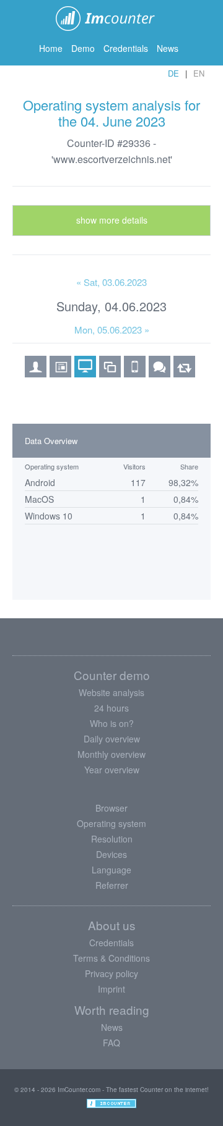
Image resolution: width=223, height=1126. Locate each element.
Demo (83, 48)
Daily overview (112, 739)
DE (173, 73)
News (167, 48)
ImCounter (112, 18)
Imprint (111, 989)
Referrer (111, 885)
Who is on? (112, 723)
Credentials (125, 48)
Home (51, 48)
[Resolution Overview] (110, 373)
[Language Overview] (159, 373)
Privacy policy (111, 973)
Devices (111, 854)
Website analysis (111, 692)
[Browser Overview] (60, 373)
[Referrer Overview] (184, 373)
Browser (111, 808)
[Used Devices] (135, 373)
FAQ (111, 1042)
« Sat (111, 281)
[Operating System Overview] (85, 373)
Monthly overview (111, 754)
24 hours (111, 708)
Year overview (111, 769)
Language (111, 869)
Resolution (112, 839)
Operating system (111, 823)
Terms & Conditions (111, 958)
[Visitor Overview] (35, 373)
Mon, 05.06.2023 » (111, 329)
